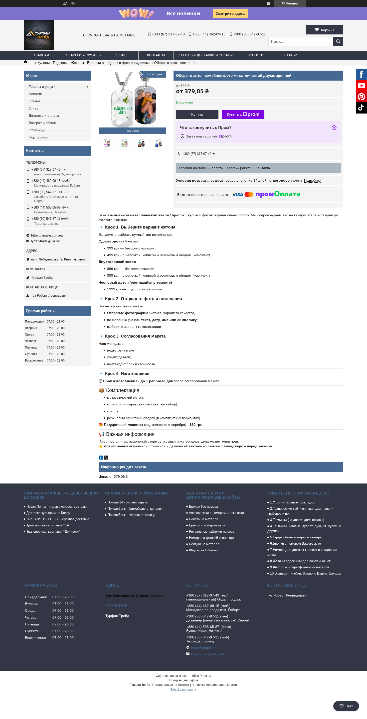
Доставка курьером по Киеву (48, 513)
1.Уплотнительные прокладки (292, 502)
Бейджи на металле (204, 544)
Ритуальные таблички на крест (212, 531)
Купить (197, 114)
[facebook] (101, 458)
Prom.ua (205, 676)
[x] (106, 458)
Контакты (156, 55)
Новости (255, 55)
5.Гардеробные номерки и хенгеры (296, 537)
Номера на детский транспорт (211, 538)
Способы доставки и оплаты (206, 55)
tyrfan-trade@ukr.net (45, 241)
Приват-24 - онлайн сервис (128, 502)
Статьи (290, 55)
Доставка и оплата (44, 116)
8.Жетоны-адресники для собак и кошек (300, 561)
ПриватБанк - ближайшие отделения (135, 508)
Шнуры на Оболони (203, 550)
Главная (41, 55)
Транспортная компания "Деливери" (53, 531)
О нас (121, 55)
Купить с (234, 114)
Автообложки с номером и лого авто (216, 513)
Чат (350, 706)
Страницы (37, 130)
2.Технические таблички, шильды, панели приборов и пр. (300, 511)
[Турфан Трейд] (39, 49)
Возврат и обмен (42, 123)
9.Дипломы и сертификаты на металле (299, 567)
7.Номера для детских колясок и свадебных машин (302, 552)
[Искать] (338, 41)
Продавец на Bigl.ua (183, 680)
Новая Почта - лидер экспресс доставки (56, 506)
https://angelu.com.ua (47, 235)
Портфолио (38, 137)
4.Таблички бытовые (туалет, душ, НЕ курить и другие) (304, 528)
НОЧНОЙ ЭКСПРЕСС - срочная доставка (57, 519)
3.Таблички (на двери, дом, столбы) (297, 520)
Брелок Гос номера (203, 506)
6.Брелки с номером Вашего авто (295, 543)
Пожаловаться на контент (170, 685)
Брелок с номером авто (207, 525)
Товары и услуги (79, 55)
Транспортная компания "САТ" (49, 525)
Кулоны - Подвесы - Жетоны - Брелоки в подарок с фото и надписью (94, 63)
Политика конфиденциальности (214, 685)
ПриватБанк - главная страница (131, 515)
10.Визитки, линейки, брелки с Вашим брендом (306, 573)
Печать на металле (203, 519)
